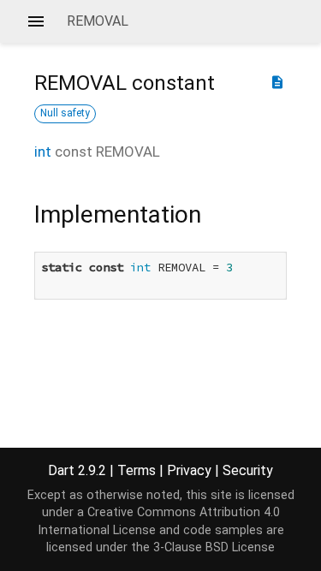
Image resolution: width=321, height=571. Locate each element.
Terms (136, 470)
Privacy (189, 470)
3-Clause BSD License (214, 547)
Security (248, 470)
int (42, 151)
